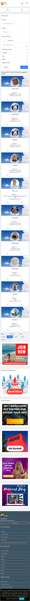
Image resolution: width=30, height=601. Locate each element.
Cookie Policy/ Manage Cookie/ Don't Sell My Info (13, 542)
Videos (2, 556)
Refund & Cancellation (6, 587)
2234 (22, 336)
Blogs (2, 570)
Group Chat (4, 553)
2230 (21, 334)
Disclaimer (3, 540)
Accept (22, 598)
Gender (4, 28)
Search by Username (7, 49)
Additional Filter (6, 62)
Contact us (15, 523)
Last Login (4, 52)
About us (3, 531)
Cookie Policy (14, 598)
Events (2, 573)
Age (3, 56)
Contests (3, 562)
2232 (9, 336)
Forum (2, 568)
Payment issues (5, 584)
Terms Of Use (4, 534)
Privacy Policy (4, 537)
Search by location (6, 36)
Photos (2, 559)
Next (3, 339)
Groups (3, 565)
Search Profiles (5, 550)
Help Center (4, 581)
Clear (5, 67)
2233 (16, 336)
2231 (3, 336)
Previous (12, 334)
